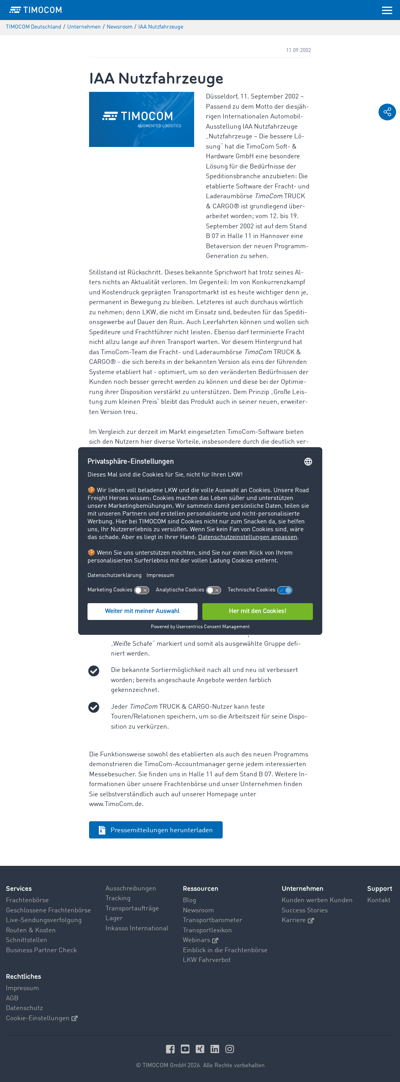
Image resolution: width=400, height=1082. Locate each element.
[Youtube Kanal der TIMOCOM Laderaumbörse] (186, 1049)
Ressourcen (200, 888)
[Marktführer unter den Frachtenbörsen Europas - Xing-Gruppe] (201, 1049)
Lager (114, 918)
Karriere (294, 920)
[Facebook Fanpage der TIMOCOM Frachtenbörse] (171, 1049)
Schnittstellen (26, 940)
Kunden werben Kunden (317, 900)
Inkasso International (136, 928)
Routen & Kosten (31, 930)
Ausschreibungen (130, 888)
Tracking (117, 898)
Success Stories (305, 910)
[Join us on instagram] (229, 1049)
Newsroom (198, 910)
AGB (12, 998)
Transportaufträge (132, 908)
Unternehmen (302, 888)
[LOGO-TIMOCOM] (35, 10)
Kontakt (379, 900)
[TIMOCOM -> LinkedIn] (216, 1049)
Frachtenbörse (27, 900)
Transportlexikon (207, 930)
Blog (189, 900)
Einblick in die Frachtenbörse (225, 950)
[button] (387, 112)
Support (379, 888)
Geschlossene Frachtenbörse (48, 910)
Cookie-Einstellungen (38, 1018)
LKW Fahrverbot (207, 960)
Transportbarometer (212, 920)
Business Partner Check (41, 950)
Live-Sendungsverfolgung (44, 920)
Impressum (22, 988)
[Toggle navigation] (387, 10)
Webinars (196, 940)
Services (19, 888)
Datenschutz (24, 1008)
